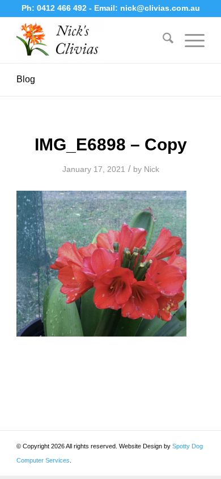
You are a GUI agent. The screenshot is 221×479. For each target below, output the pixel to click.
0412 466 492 (63, 7)
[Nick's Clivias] (91, 40)
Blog (25, 79)
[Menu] (189, 40)
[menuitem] (162, 40)
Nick (151, 169)
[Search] (162, 40)
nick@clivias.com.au (160, 7)
